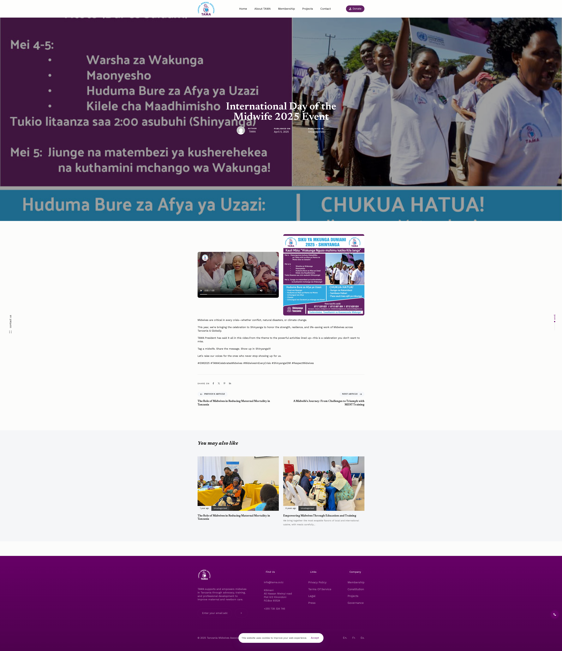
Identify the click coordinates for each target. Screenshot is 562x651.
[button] (10, 325)
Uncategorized (316, 131)
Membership (286, 8)
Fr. (353, 637)
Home (243, 8)
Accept (315, 637)
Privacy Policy (317, 582)
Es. (362, 637)
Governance (356, 603)
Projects (307, 8)
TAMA (252, 131)
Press (312, 603)
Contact (325, 8)
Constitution (356, 589)
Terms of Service (319, 589)
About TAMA (262, 8)
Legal (311, 596)
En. (345, 637)
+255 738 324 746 (274, 608)
